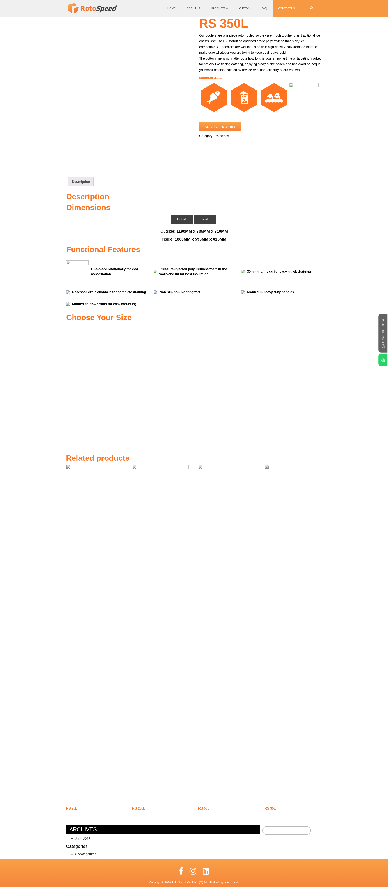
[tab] (81, 182)
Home (171, 8)
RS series (221, 136)
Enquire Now (382, 331)
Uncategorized (85, 854)
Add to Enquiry (220, 126)
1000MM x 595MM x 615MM (200, 239)
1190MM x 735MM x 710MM (202, 231)
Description (81, 182)
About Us (193, 8)
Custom (244, 8)
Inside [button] (205, 219)
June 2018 (82, 839)
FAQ (264, 8)
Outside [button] (182, 219)
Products (218, 8)
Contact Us (286, 8)
